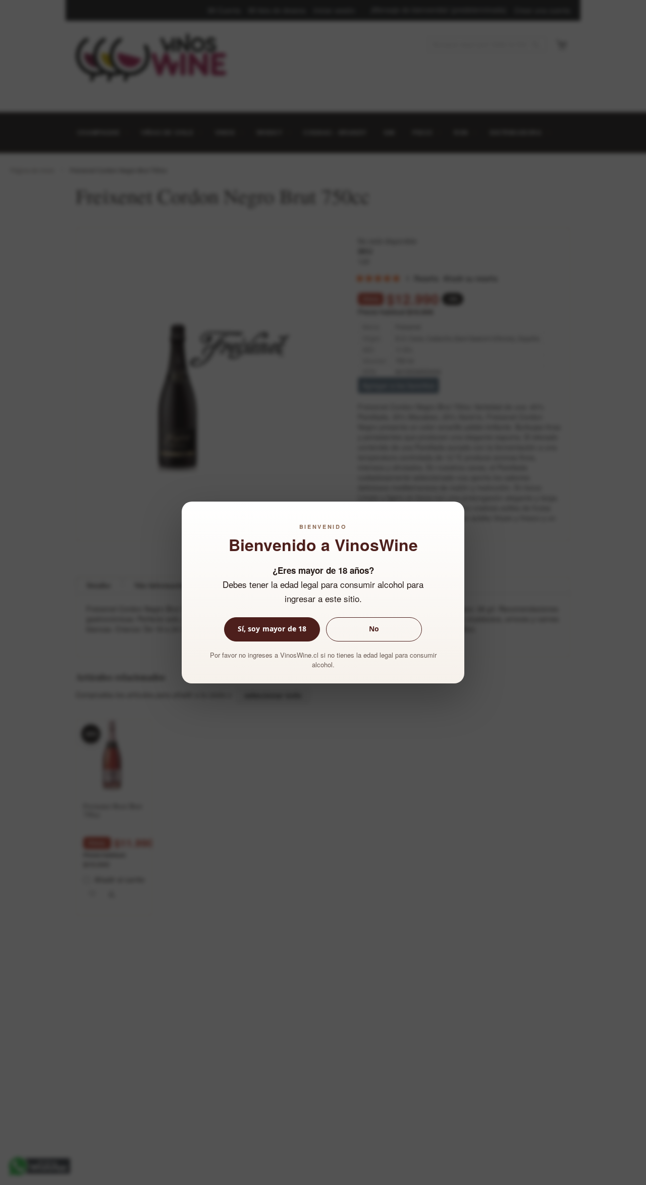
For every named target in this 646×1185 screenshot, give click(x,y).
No (374, 628)
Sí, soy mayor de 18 (272, 628)
